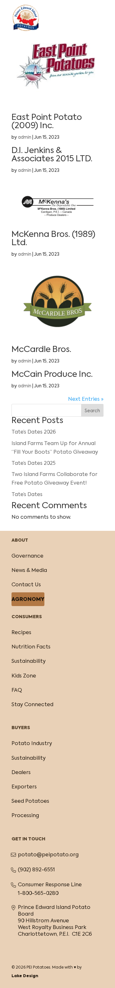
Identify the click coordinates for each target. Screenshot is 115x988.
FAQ (17, 690)
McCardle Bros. (41, 350)
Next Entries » (85, 399)
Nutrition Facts (31, 647)
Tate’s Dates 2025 (34, 463)
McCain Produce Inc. (52, 374)
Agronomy (28, 599)
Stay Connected (32, 704)
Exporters (24, 787)
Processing (25, 815)
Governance (27, 556)
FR (83, 11)
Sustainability (29, 661)
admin (24, 137)
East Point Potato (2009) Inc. (47, 121)
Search (92, 411)
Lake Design (25, 976)
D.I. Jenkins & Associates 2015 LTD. (52, 155)
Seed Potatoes (30, 801)
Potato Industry (32, 743)
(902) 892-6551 (36, 870)
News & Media (29, 570)
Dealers (21, 772)
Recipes (21, 632)
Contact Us (26, 585)
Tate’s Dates (27, 494)
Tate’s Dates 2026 (34, 432)
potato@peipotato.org (48, 855)
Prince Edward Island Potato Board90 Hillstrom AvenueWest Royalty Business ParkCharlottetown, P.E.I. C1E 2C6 (55, 921)
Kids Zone (24, 676)
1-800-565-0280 (38, 893)
